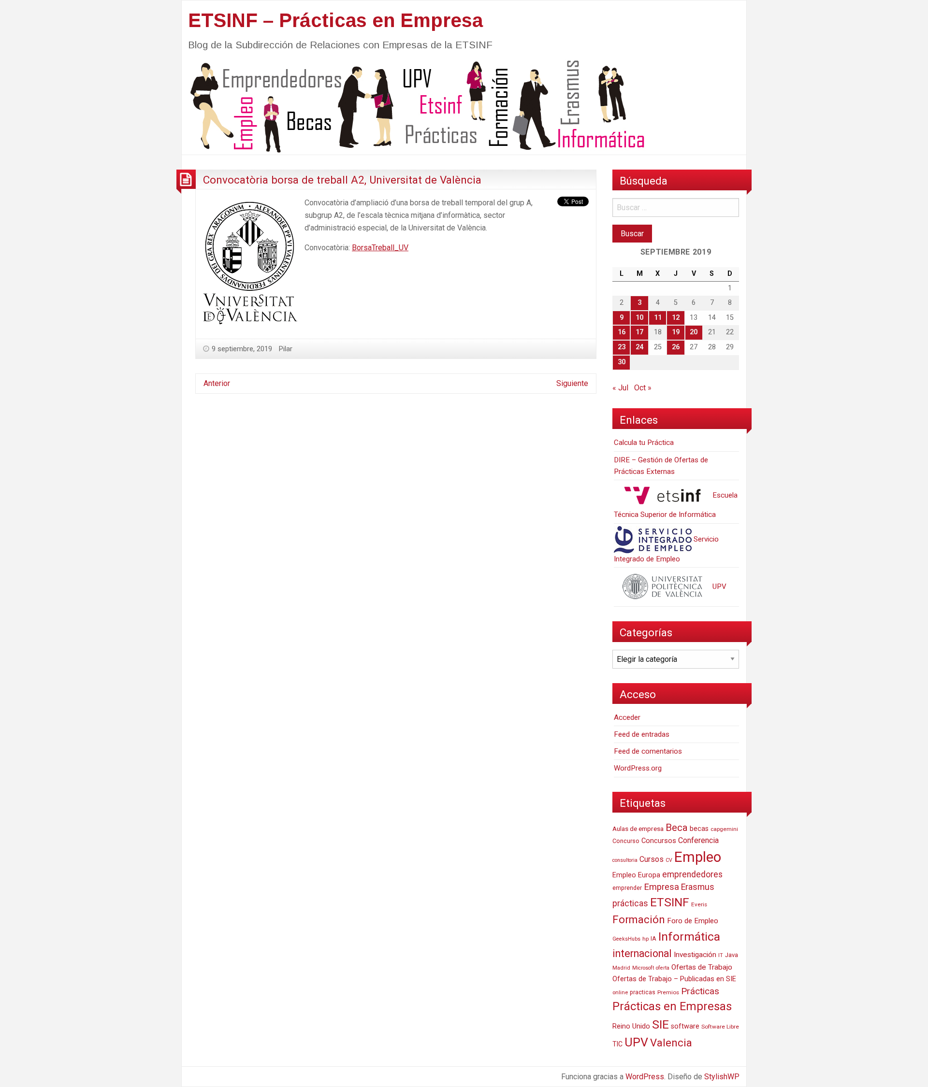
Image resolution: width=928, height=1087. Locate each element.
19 (676, 332)
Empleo (697, 857)
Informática (689, 937)
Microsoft (643, 968)
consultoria (625, 860)
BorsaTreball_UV (380, 247)
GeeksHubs (626, 939)
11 (658, 318)
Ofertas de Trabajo (701, 967)
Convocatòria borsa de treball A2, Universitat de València (342, 179)
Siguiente (572, 383)
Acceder (627, 717)
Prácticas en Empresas (672, 1006)
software (685, 1026)
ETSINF (669, 902)
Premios (668, 992)
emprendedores (692, 874)
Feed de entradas (641, 734)
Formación (638, 919)
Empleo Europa (636, 875)
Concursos (658, 840)
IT (720, 955)
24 (639, 347)
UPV (718, 586)
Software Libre (720, 1026)
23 (621, 347)
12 (676, 318)
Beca (677, 827)
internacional (642, 953)
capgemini (724, 829)
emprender (627, 888)
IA (653, 938)
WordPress (644, 1076)
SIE (660, 1024)
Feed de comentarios (648, 751)
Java (731, 954)
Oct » (643, 387)
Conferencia (698, 840)
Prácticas (700, 991)
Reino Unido (631, 1026)
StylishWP (722, 1076)
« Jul (620, 387)
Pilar (285, 348)
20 (693, 332)
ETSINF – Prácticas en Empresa (335, 20)
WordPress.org (638, 768)
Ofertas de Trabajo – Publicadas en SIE (674, 978)
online (620, 992)
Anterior (216, 383)
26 (676, 347)
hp (645, 938)
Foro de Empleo (692, 920)
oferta (662, 968)
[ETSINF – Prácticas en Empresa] (414, 105)
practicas (642, 992)
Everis (699, 904)
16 (621, 332)
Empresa (661, 887)
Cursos (651, 859)
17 (639, 332)
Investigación (695, 954)
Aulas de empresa (638, 828)
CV (669, 860)
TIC (617, 1044)
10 (639, 318)
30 (621, 362)
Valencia (671, 1043)
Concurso (625, 840)
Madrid (621, 968)
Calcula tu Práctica (644, 442)
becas (699, 829)
